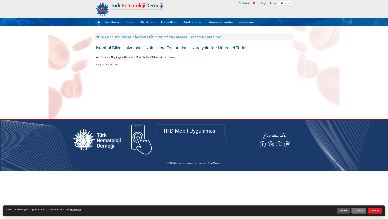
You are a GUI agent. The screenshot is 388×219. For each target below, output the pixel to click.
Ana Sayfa (105, 36)
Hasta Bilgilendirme (246, 22)
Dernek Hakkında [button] (112, 22)
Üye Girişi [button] (260, 3)
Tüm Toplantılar (123, 36)
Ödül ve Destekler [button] (147, 22)
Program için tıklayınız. (108, 64)
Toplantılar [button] (129, 22)
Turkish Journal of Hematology (220, 22)
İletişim (273, 3)
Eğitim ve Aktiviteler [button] (169, 22)
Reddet (343, 210)
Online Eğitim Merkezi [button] (192, 22)
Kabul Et (374, 210)
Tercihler (358, 210)
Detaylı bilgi (75, 209)
